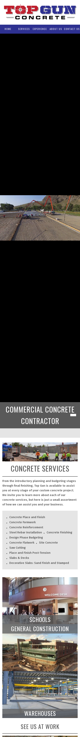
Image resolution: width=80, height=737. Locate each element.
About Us (56, 29)
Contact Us (72, 29)
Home (8, 29)
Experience (40, 29)
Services (24, 29)
